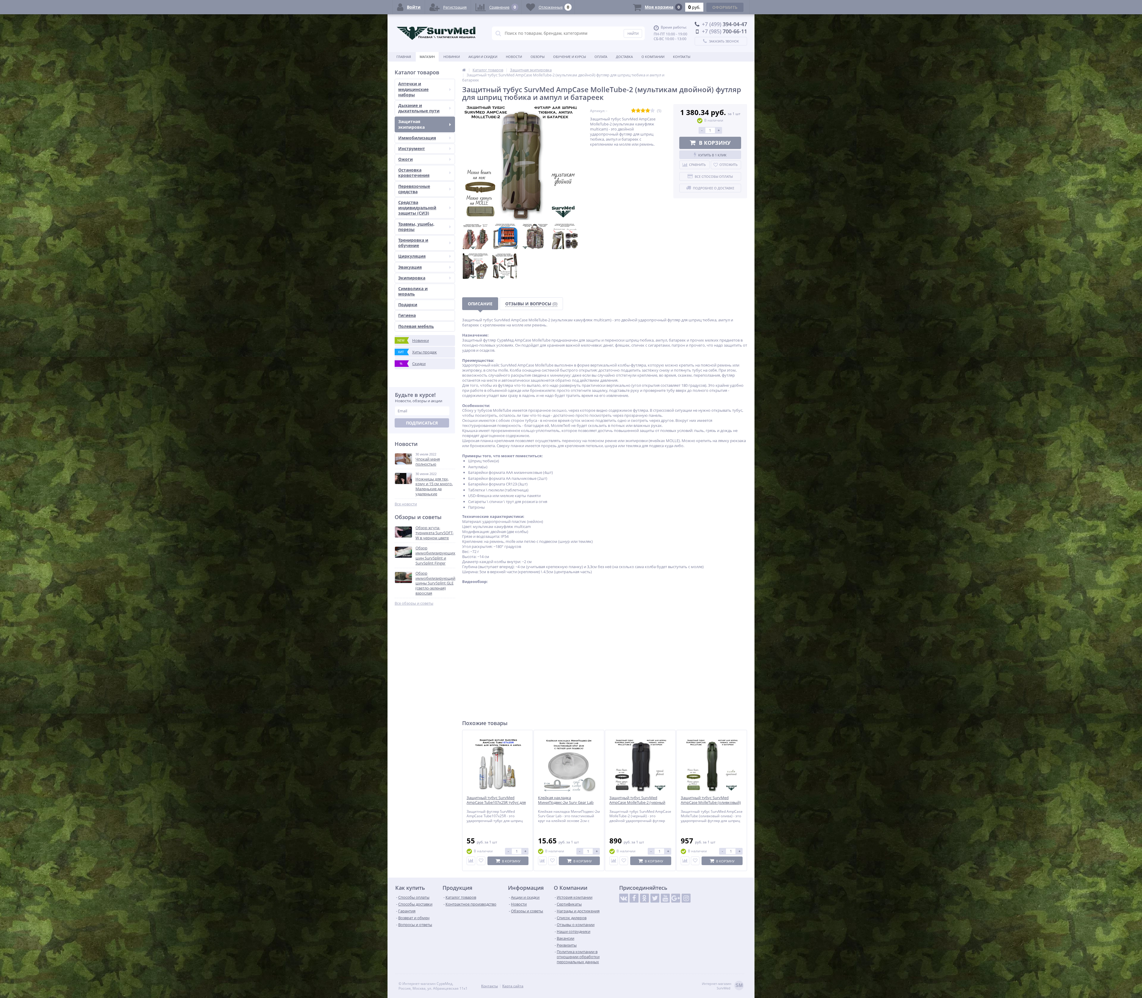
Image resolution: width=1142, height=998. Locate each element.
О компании (652, 56)
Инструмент (411, 148)
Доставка (624, 56)
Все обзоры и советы (414, 603)
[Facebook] (634, 898)
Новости (514, 56)
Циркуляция (412, 256)
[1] (633, 111)
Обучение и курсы (569, 56)
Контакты (681, 56)
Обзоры (538, 56)
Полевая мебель (416, 326)
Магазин (427, 56)
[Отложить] (481, 860)
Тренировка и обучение (413, 242)
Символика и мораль (413, 291)
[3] (643, 111)
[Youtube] (665, 898)
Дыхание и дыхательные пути (419, 108)
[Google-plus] (675, 898)
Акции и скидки (482, 56)
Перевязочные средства (414, 188)
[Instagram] (686, 898)
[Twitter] (654, 898)
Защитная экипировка (411, 124)
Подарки (407, 304)
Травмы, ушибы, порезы (416, 226)
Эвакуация (410, 267)
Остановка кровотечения (413, 172)
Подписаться (422, 423)
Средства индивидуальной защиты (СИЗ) (417, 207)
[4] (647, 111)
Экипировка (411, 278)
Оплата (600, 56)
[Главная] (464, 70)
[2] (638, 111)
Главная (403, 56)
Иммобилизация (417, 138)
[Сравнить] (471, 860)
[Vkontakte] (623, 898)
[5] (652, 111)
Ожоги (405, 159)
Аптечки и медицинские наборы (413, 89)
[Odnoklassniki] (644, 898)
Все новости (406, 504)
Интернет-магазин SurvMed (722, 986)
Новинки (451, 56)
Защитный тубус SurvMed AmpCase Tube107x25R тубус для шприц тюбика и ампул (496, 802)
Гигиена (407, 315)
